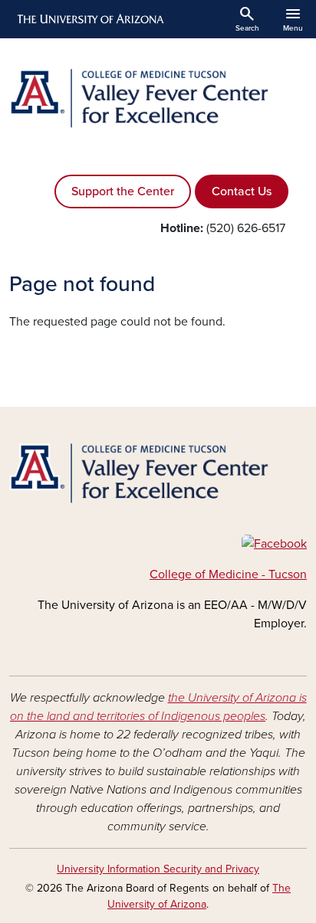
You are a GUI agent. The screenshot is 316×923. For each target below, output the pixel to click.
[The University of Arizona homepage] (89, 19)
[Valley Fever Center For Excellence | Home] (158, 98)
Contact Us (242, 191)
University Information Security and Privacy (158, 869)
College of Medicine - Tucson (228, 574)
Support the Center (122, 191)
